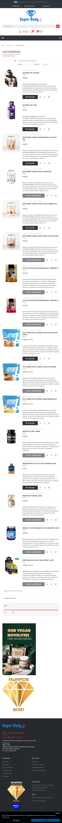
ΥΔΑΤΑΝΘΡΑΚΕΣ (20, 45)
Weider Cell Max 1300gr (31, 431)
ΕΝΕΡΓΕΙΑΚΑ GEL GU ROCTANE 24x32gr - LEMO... (38, 560)
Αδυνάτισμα (34, 2)
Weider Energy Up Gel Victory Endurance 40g (39, 463)
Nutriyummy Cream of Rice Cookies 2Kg (37, 171)
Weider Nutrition (40, 428)
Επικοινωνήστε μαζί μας (38, 764)
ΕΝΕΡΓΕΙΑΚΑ (10, 45)
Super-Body (5, 761)
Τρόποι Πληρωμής (7, 773)
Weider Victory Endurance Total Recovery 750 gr (41, 528)
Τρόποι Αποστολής (7, 770)
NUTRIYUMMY (39, 134)
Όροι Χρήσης (5, 764)
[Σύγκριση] (40, 97)
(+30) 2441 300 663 (15, 733)
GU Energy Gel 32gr (30, 105)
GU (37, 70)
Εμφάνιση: (20, 64)
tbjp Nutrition (39, 330)
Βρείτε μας (7, 743)
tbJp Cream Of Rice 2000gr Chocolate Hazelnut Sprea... (40, 333)
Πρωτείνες (28, 2)
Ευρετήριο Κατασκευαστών (39, 770)
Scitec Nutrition (39, 265)
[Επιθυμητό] (45, 97)
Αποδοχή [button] (45, 820)
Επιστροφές (5, 776)
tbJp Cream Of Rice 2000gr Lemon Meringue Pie (40, 399)
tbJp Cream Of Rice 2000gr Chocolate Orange (39, 367)
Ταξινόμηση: (36, 64)
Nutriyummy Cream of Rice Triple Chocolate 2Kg (41, 236)
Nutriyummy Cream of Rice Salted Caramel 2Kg (40, 204)
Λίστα (15, 60)
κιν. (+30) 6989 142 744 (12, 737)
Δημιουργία (26, 31)
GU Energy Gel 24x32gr (31, 73)
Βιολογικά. (45, 2)
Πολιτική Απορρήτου (7, 767)
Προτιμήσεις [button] (16, 820)
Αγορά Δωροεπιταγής (37, 767)
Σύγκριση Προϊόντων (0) (8, 56)
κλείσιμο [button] (57, 813)
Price (5, 605)
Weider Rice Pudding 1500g (32, 496)
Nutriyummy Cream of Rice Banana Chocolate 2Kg (40, 138)
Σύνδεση (26, 32)
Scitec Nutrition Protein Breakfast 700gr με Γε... (41, 268)
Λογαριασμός (35, 761)
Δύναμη (40, 2)
